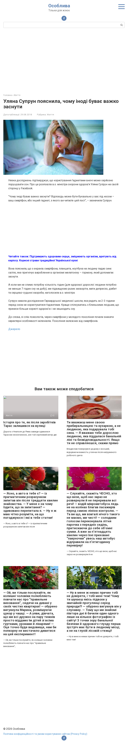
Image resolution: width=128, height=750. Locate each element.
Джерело (14, 329)
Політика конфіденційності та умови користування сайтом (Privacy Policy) (45, 734)
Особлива (59, 5)
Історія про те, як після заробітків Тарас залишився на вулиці (29, 424)
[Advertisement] (64, 60)
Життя (50, 114)
